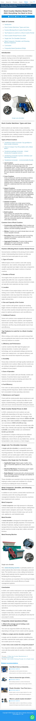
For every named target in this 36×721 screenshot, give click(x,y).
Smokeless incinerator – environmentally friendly (19, 160)
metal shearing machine (12, 567)
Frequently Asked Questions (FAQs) (15, 48)
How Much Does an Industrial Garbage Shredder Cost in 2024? (19, 667)
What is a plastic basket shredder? (20, 699)
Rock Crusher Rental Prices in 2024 (15, 35)
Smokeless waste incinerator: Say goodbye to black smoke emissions (18, 143)
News (6, 5)
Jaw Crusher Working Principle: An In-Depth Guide (20, 659)
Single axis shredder (18, 118)
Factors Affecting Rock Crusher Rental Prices (18, 30)
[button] (32, 717)
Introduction (8, 24)
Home (2, 5)
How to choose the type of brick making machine (19, 678)
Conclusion (8, 45)
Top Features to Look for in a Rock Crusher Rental (19, 33)
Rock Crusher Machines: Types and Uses (17, 27)
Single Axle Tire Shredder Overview (15, 38)
